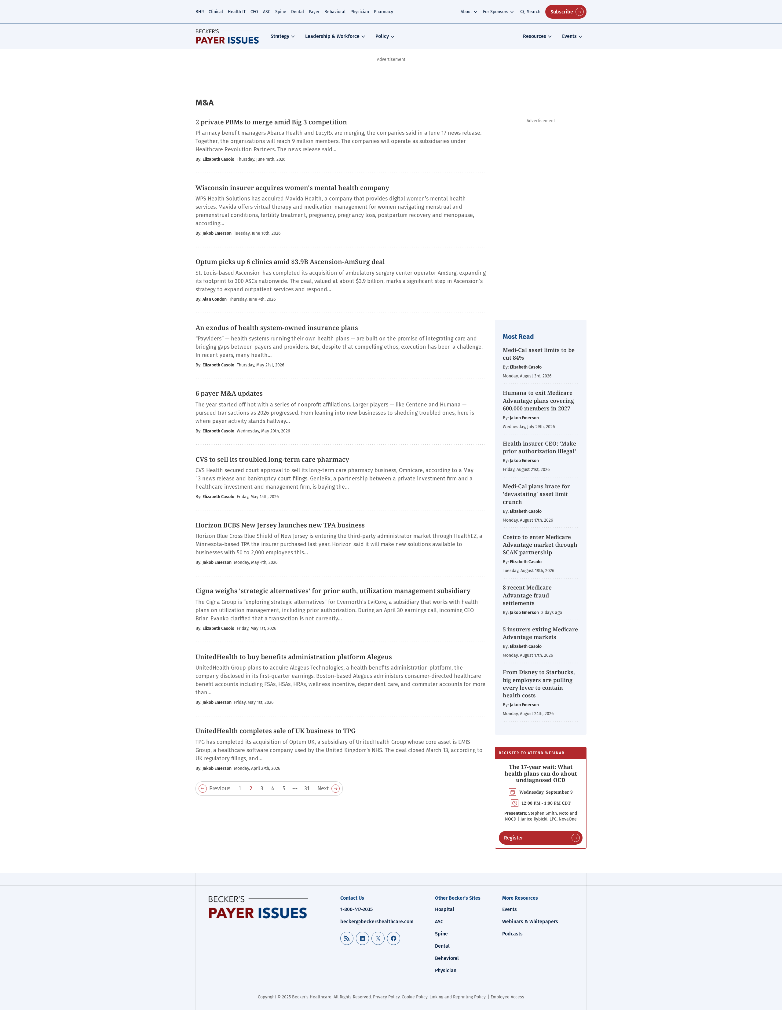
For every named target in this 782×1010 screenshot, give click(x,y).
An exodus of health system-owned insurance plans (277, 327)
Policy (382, 36)
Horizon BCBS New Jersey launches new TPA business (280, 525)
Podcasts (512, 934)
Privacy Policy (386, 997)
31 (306, 788)
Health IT (237, 11)
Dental (297, 11)
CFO (254, 11)
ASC (266, 11)
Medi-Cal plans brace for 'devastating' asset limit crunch (536, 494)
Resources (534, 36)
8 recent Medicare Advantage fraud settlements (527, 595)
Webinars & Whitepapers (530, 921)
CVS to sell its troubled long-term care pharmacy (272, 459)
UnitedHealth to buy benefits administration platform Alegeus (294, 656)
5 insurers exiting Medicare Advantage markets (540, 633)
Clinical (216, 11)
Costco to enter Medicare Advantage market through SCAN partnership (540, 544)
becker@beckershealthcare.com (377, 921)
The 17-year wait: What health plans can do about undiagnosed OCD (541, 773)
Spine (280, 11)
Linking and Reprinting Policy (457, 997)
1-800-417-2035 (356, 909)
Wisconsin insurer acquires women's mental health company (292, 187)
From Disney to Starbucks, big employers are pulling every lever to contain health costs (539, 683)
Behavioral (334, 11)
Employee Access (507, 997)
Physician (359, 11)
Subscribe (561, 12)
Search (533, 11)
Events (569, 36)
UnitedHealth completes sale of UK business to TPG (276, 730)
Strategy (280, 36)
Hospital (444, 909)
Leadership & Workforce (332, 36)
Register (513, 838)
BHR (200, 11)
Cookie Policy (414, 997)
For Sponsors (495, 11)
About (466, 11)
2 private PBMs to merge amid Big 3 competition (271, 122)
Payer (314, 11)
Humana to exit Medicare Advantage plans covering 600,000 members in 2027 (538, 400)
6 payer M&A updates (229, 393)
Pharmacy (383, 11)
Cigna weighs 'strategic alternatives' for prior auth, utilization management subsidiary (333, 590)
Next (323, 788)
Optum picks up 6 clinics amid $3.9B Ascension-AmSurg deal (290, 261)
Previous (219, 788)
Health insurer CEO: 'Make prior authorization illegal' (539, 447)
